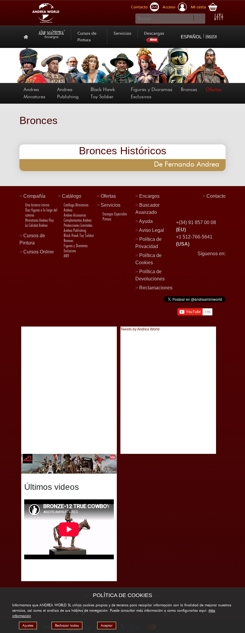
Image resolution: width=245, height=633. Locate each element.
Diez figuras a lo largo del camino (41, 212)
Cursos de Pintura (87, 37)
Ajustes (27, 625)
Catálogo (71, 196)
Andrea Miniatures (34, 93)
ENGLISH (211, 37)
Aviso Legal (151, 230)
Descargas (154, 33)
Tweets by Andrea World (140, 329)
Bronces (189, 89)
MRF (66, 256)
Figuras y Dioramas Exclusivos (151, 93)
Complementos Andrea (77, 220)
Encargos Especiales (114, 214)
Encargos (149, 196)
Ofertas (213, 89)
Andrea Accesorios (75, 215)
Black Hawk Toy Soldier (103, 93)
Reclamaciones (155, 287)
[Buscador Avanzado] (218, 16)
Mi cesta (198, 7)
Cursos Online (38, 251)
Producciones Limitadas (78, 225)
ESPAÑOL (191, 36)
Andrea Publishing (68, 93)
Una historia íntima (37, 205)
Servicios (122, 33)
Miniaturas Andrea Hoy (39, 220)
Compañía (34, 196)
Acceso (169, 7)
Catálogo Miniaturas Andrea (76, 207)
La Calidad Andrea (36, 225)
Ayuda (146, 221)
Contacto (139, 7)
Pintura (106, 219)
